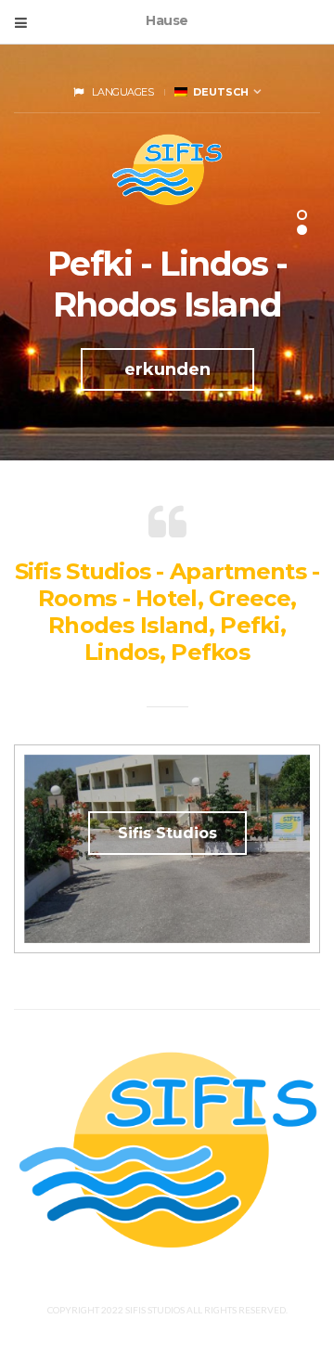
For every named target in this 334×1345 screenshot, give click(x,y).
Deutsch (218, 91)
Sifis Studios (167, 833)
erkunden (167, 369)
